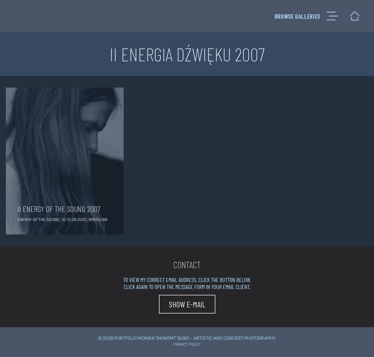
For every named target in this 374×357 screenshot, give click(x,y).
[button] (187, 304)
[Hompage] (354, 16)
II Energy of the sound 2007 (59, 209)
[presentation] (65, 161)
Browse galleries (297, 16)
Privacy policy (187, 344)
